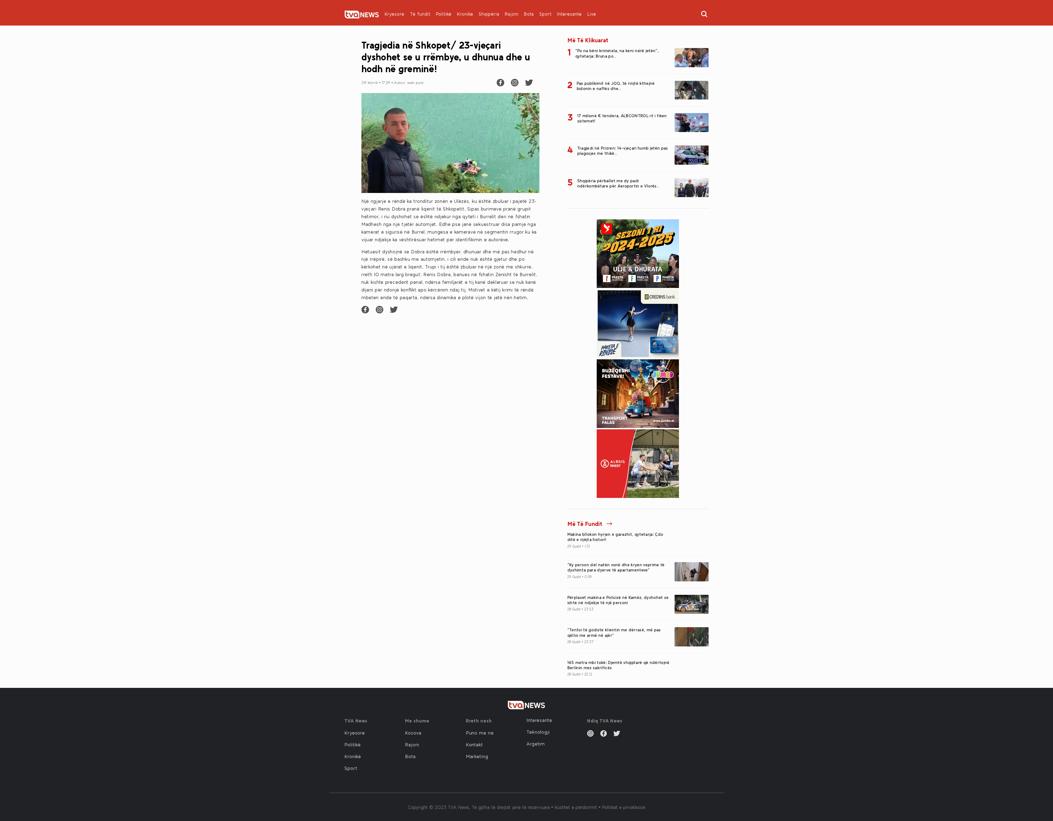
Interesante (569, 14)
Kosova (413, 733)
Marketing (477, 756)
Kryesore (394, 14)
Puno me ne (480, 733)
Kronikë (352, 756)
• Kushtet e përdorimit (575, 807)
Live (591, 14)
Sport (545, 14)
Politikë (444, 14)
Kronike (465, 14)
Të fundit (420, 14)
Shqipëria (489, 14)
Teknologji (538, 732)
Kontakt (474, 744)
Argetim (535, 744)
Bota (529, 14)
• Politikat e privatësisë (622, 807)
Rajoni (512, 14)
